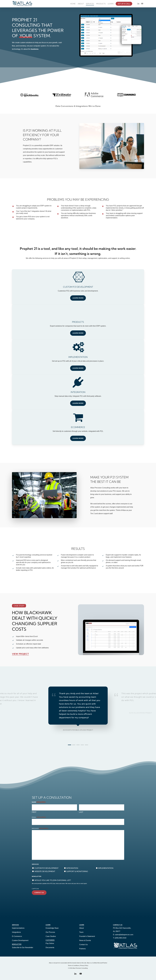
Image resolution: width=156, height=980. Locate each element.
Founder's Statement (87, 936)
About (81, 928)
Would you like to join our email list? (52, 880)
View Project (20, 654)
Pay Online (50, 943)
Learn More (78, 333)
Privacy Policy (84, 965)
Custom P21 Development (46, 868)
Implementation (105, 868)
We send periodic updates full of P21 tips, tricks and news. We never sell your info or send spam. (59, 883)
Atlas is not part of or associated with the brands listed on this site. (67, 963)
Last (81, 812)
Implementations (18, 928)
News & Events (85, 940)
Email (39, 817)
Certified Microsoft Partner (99, 963)
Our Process (50, 932)
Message (40, 828)
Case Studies (51, 936)
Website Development (44, 871)
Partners (82, 949)
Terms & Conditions (73, 965)
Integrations (16, 932)
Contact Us (83, 944)
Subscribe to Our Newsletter (22, 947)
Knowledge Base (52, 928)
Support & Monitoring (77, 871)
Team (81, 932)
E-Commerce (17, 936)
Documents (50, 947)
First (34, 812)
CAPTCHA (35, 888)
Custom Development (20, 940)
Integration (72, 868)
